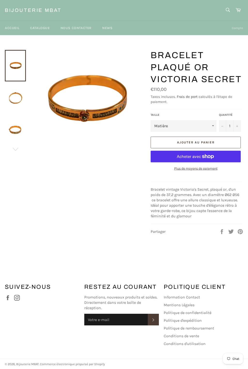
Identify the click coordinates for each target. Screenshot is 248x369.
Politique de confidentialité (187, 312)
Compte (237, 28)
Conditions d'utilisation (185, 343)
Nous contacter (76, 28)
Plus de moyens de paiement (195, 168)
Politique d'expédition (183, 320)
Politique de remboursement (189, 328)
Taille (155, 115)
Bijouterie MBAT (33, 10)
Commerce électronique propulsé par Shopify (72, 364)
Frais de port (187, 96)
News (107, 28)
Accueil (12, 28)
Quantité (225, 115)
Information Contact (182, 297)
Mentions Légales (179, 305)
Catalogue (40, 28)
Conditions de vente (181, 336)
